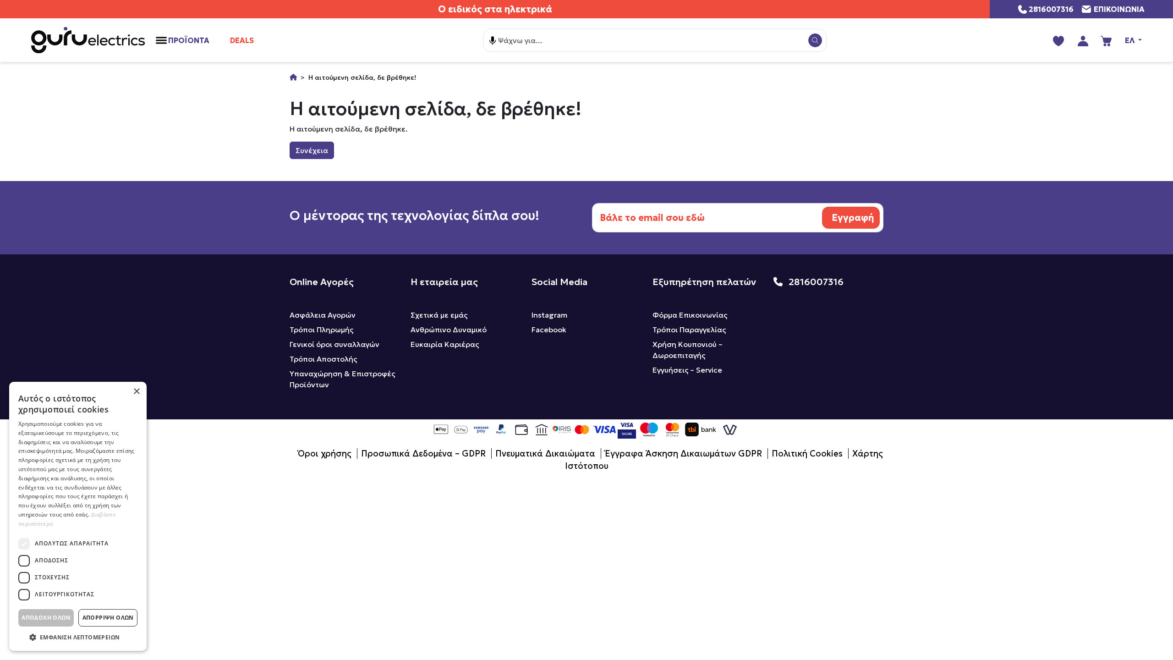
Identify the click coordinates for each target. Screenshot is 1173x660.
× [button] (136, 391)
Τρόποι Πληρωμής (321, 329)
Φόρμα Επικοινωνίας (689, 314)
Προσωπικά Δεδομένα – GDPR (423, 453)
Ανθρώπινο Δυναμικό (449, 329)
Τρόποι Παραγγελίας (689, 329)
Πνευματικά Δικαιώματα (545, 453)
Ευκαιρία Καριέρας (445, 344)
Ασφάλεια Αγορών (323, 314)
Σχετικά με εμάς (439, 314)
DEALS (242, 40)
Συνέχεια (312, 150)
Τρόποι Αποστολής (323, 358)
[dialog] (78, 516)
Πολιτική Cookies (807, 453)
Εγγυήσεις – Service (687, 369)
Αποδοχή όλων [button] (46, 618)
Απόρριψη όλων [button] (108, 618)
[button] (77, 637)
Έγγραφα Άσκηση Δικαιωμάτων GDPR (683, 453)
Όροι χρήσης (324, 453)
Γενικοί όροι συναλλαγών (334, 344)
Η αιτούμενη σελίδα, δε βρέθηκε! (362, 77)
